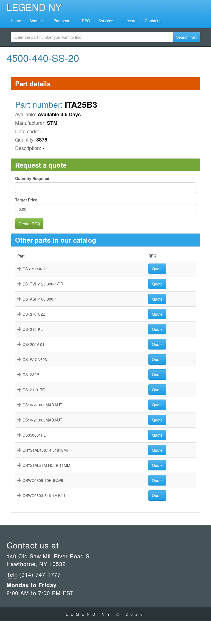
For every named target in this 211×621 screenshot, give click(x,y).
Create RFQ (29, 223)
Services (105, 20)
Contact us (154, 20)
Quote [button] (157, 268)
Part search (64, 20)
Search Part (186, 37)
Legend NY (34, 7)
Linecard (129, 20)
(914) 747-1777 (39, 574)
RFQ (86, 20)
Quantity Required (32, 178)
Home (16, 20)
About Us (37, 20)
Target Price (26, 200)
